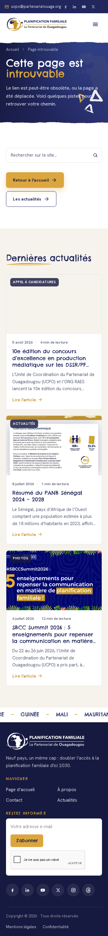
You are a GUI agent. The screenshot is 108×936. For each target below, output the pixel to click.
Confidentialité (56, 926)
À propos (66, 790)
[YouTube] (84, 6)
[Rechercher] (95, 155)
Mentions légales (21, 926)
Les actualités (27, 199)
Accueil (12, 49)
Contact (14, 800)
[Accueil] (54, 741)
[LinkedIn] (74, 6)
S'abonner (27, 840)
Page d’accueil (20, 790)
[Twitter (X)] (93, 6)
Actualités (67, 800)
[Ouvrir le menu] (95, 24)
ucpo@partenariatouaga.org (36, 6)
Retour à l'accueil (31, 179)
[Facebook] (65, 6)
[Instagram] (73, 890)
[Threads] (88, 890)
